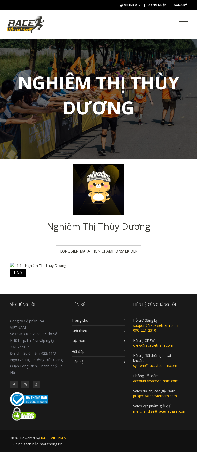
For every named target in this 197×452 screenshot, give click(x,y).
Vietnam (131, 5)
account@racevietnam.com (156, 380)
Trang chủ (80, 320)
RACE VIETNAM (54, 438)
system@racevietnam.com (155, 365)
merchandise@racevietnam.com (159, 411)
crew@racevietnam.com (153, 345)
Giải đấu (78, 341)
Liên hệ (78, 361)
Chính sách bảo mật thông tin (37, 444)
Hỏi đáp (78, 351)
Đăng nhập (157, 5)
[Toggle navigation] (183, 21)
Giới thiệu (79, 330)
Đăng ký (180, 5)
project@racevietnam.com (155, 395)
